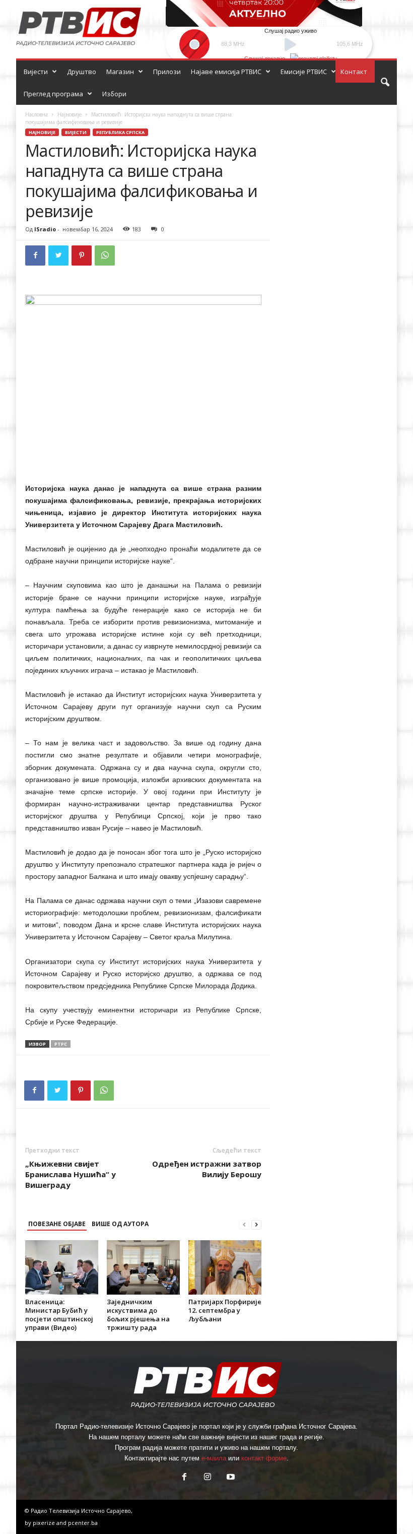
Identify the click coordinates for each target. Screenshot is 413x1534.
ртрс (60, 1044)
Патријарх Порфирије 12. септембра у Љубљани (224, 1310)
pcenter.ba (83, 1522)
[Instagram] (207, 1478)
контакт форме (264, 1458)
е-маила (213, 1458)
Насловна (36, 114)
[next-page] (256, 1224)
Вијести (36, 71)
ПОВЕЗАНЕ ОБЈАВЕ (57, 1224)
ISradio (45, 229)
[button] (385, 83)
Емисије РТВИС (304, 71)
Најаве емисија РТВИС (226, 71)
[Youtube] (229, 1478)
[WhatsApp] (105, 255)
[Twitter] (58, 255)
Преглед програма (53, 93)
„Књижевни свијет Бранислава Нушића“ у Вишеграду (70, 1174)
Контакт (353, 71)
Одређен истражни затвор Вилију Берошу (206, 1169)
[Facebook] (35, 255)
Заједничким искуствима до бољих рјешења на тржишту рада (138, 1314)
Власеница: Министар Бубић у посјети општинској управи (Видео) (59, 1314)
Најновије (69, 114)
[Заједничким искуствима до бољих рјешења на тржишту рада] (143, 1267)
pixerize (44, 1522)
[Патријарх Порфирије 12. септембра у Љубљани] (224, 1267)
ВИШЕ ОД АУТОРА (120, 1224)
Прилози (167, 71)
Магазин (120, 71)
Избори (114, 93)
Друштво (81, 71)
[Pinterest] (82, 255)
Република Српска (120, 132)
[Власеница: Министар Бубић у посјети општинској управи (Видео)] (61, 1267)
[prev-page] (244, 1224)
